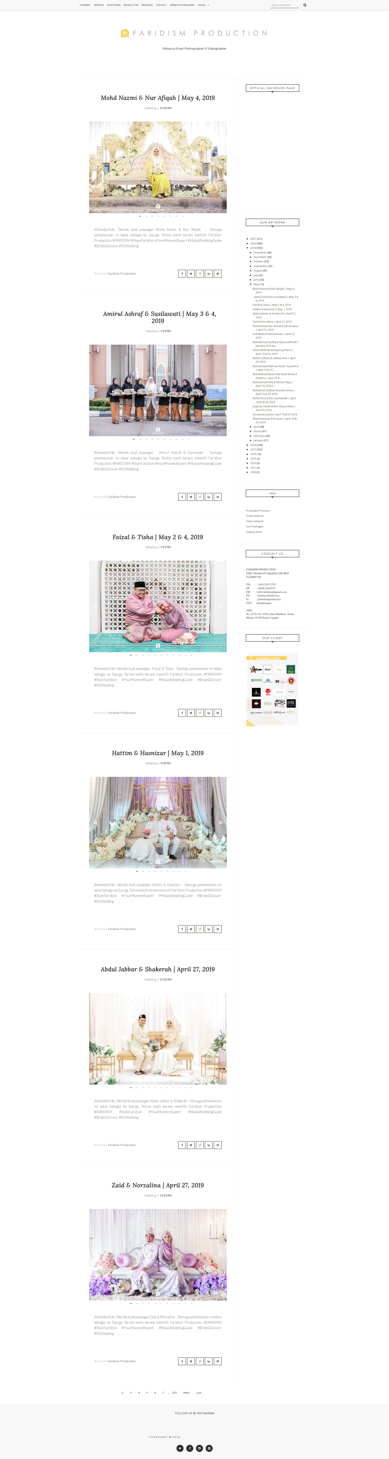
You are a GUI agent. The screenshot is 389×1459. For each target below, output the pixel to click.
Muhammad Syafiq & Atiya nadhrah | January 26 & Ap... (275, 343)
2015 (253, 458)
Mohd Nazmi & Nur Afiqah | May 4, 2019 (158, 98)
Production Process (258, 510)
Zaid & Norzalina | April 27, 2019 (158, 1185)
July (256, 275)
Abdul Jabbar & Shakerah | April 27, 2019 (158, 969)
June (257, 279)
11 (192, 655)
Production (131, 5)
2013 (253, 463)
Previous (95, 167)
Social (202, 5)
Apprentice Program (182, 5)
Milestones (113, 5)
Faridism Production (122, 273)
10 (189, 439)
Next (221, 167)
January (259, 440)
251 (174, 1392)
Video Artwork (254, 521)
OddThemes (230, 1437)
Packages (147, 5)
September (261, 266)
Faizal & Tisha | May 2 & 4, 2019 (158, 537)
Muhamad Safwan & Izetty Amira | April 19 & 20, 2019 (274, 392)
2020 (253, 243)
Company (85, 5)
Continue (104, 261)
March (258, 431)
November (260, 257)
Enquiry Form (254, 532)
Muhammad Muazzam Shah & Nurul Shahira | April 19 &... (275, 375)
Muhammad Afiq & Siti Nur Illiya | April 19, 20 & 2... (273, 384)
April (257, 427)
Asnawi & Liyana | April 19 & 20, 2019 (275, 414)
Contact (161, 5)
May (257, 284)
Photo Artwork (255, 516)
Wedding (151, 108)
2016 (253, 454)
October (259, 261)
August (258, 270)
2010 (253, 472)
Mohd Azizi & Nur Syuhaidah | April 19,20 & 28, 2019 (274, 400)
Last (199, 1392)
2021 (253, 238)
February (259, 436)
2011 (253, 467)
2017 (253, 449)
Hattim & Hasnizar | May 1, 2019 (158, 753)
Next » (186, 1392)
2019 (253, 248)
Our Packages (254, 526)
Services (99, 5)
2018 (253, 445)
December (260, 252)
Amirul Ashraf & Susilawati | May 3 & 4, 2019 (158, 317)
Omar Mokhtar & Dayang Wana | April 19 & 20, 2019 (273, 351)
